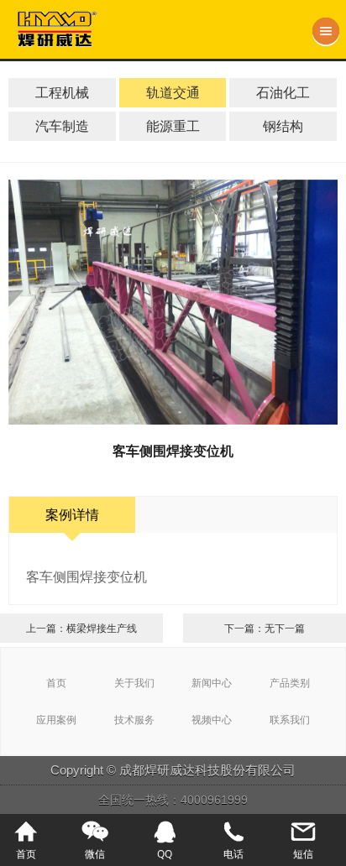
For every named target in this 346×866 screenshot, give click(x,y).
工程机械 (62, 92)
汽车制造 (62, 126)
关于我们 (134, 683)
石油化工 (283, 92)
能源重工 (173, 126)
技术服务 (134, 719)
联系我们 (290, 719)
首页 (56, 683)
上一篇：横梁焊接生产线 (81, 628)
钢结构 (283, 126)
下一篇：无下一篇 (264, 628)
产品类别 (290, 683)
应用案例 (56, 719)
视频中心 (211, 719)
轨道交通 (173, 92)
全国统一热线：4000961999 (173, 799)
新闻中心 (211, 683)
